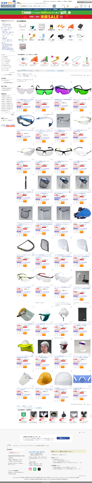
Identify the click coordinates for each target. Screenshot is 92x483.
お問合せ (65, 1)
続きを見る (12, 51)
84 (84, 75)
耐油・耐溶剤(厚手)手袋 (7, 49)
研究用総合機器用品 (6, 24)
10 (81, 75)
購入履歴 (36, 479)
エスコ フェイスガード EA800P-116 (25, 324)
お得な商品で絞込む (8, 82)
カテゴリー (19, 408)
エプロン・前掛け (6, 39)
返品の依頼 (53, 479)
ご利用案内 (70, 1)
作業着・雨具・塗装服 (7, 32)
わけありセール (37, 9)
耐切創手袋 (4, 46)
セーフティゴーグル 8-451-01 (24, 287)
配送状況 (41, 479)
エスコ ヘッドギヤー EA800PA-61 (81, 222)
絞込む (12, 114)
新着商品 (55, 9)
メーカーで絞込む (8, 74)
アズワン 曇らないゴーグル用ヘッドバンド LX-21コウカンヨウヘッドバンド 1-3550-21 (44, 132)
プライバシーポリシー (55, 477)
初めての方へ (47, 1)
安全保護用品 (5, 26)
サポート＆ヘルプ (16, 477)
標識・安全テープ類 (5, 27)
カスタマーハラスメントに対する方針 (67, 477)
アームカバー (5, 33)
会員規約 (48, 477)
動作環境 (77, 477)
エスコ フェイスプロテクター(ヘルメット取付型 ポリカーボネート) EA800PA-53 (63, 224)
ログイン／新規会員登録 (84, 2)
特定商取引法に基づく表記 (30, 477)
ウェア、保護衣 (4, 29)
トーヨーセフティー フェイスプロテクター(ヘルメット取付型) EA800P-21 (82, 289)
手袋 (2, 42)
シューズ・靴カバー (6, 41)
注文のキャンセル (46, 479)
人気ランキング (47, 9)
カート (25, 110)
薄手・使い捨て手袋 (6, 45)
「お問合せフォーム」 (39, 440)
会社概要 (22, 477)
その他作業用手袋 (6, 44)
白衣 (3, 30)
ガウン (3, 37)
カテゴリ (4, 22)
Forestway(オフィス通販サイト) (56, 1)
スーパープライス (28, 9)
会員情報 (32, 479)
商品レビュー (63, 9)
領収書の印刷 (59, 479)
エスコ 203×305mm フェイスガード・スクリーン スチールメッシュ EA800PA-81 (44, 256)
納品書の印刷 (65, 479)
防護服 (3, 38)
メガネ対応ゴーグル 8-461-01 (43, 287)
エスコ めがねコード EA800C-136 (25, 192)
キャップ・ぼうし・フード (8, 34)
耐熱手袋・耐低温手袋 (7, 48)
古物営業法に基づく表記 (41, 477)
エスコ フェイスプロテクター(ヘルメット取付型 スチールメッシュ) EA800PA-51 (26, 224)
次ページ (89, 75)
